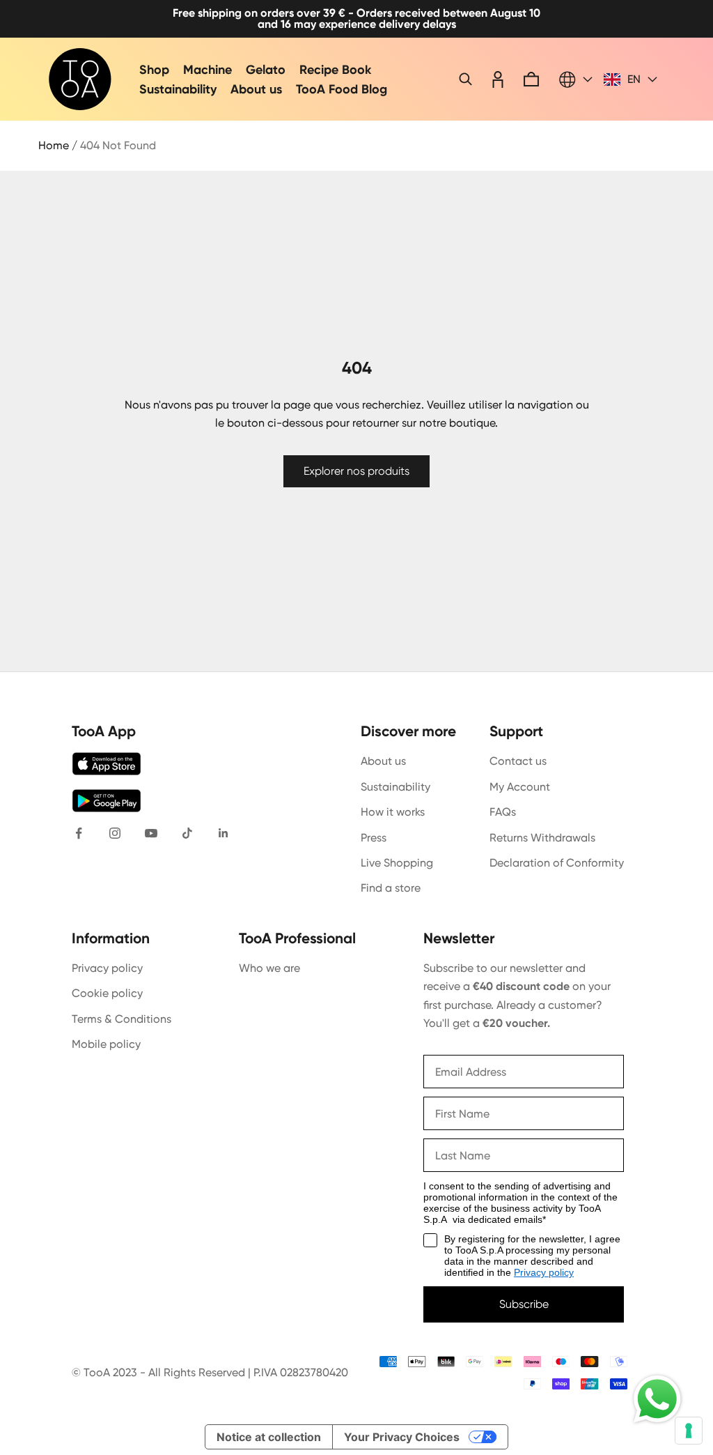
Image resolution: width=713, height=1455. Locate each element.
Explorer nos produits (356, 471)
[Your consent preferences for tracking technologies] (688, 1430)
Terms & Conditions (121, 1019)
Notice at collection (269, 1437)
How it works (393, 811)
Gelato (265, 69)
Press (373, 837)
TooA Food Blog (341, 89)
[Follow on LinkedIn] (223, 833)
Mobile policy (106, 1044)
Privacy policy (107, 968)
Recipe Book (335, 69)
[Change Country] (576, 79)
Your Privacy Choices (402, 1437)
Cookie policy (107, 993)
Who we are (269, 968)
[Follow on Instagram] (115, 833)
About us (256, 89)
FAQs (502, 811)
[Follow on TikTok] (187, 833)
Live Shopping (397, 862)
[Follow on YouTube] (151, 833)
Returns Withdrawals (542, 837)
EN (634, 79)
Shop (154, 69)
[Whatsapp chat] (657, 1399)
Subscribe (524, 1304)
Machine (207, 69)
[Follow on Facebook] (79, 833)
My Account (519, 786)
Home (53, 145)
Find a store (391, 887)
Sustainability (178, 89)
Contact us (518, 761)
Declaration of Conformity (556, 862)
